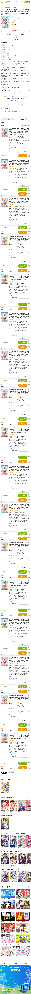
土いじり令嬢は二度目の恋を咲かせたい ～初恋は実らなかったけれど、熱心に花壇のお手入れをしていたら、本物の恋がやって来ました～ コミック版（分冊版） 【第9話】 (19, 430)
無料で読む (24, 151)
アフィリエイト (9, 977)
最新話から (8, 125)
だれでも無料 (9, 57)
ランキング (15, 963)
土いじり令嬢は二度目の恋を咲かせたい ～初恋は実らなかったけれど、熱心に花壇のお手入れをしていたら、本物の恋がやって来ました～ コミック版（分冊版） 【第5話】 (19, 277)
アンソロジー (3, 883)
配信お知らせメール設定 (15, 37)
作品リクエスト (9, 975)
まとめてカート (25, 125)
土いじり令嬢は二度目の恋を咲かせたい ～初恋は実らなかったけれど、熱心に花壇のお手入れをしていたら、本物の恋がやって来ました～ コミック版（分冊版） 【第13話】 (19, 583)
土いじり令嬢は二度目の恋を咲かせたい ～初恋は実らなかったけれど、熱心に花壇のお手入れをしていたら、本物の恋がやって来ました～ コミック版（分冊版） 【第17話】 (19, 736)
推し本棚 (9, 34)
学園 (15, 52)
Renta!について (9, 973)
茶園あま (11, 883)
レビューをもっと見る (15, 105)
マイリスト (23, 34)
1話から (2, 125)
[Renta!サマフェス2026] (8, 2)
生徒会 (18, 52)
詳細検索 (26, 963)
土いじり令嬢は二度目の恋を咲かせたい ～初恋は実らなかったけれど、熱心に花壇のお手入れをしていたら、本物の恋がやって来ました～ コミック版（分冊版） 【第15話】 (19, 659)
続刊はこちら (15, 39)
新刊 (5, 963)
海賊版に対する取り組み (16, 981)
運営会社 (23, 981)
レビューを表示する (15, 100)
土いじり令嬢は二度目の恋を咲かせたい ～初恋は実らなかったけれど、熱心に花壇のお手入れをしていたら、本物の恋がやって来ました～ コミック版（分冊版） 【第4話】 (19, 239)
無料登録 (28, 2)
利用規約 (14, 977)
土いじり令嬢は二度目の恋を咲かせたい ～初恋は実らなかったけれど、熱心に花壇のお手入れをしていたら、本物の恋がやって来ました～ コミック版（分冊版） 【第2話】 (19, 162)
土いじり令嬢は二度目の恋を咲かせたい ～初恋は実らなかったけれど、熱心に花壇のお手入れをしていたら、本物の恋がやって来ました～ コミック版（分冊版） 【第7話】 (19, 353)
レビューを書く (15, 24)
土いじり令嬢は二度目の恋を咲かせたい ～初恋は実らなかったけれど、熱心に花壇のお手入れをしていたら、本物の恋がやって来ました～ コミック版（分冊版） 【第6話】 (19, 315)
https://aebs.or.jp (10, 992)
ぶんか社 (9, 47)
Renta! (2, 775)
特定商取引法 (12, 979)
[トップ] (4, 2)
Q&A (18, 973)
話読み (8, 55)
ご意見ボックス (15, 975)
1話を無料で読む (15, 30)
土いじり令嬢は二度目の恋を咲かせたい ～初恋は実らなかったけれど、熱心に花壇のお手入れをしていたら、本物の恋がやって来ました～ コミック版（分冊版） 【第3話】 (19, 200)
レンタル (12, 55)
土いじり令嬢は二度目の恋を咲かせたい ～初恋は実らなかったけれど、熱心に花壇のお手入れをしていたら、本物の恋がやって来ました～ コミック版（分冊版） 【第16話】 (19, 698)
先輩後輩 (22, 52)
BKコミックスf (10, 59)
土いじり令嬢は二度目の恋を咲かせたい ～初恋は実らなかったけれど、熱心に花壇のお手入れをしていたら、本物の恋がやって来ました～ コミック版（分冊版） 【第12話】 (19, 545)
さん (12, 96)
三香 (19, 883)
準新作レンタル (25, 55)
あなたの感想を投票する (15, 114)
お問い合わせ (22, 973)
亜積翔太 (12, 17)
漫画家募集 (8, 981)
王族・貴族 (9, 53)
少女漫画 (17, 18)
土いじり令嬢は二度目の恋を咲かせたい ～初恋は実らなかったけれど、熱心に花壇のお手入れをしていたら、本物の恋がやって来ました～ (18, 63)
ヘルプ (14, 973)
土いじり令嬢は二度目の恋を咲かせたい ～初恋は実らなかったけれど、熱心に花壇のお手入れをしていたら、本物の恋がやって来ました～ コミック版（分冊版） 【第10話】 (19, 468)
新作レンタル (18, 55)
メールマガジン (22, 975)
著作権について (18, 979)
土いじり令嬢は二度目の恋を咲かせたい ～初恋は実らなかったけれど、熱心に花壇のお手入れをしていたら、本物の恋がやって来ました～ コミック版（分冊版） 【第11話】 (19, 506)
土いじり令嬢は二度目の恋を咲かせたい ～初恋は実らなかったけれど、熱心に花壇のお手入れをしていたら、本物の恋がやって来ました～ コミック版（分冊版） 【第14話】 (19, 621)
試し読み (24, 185)
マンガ (8, 49)
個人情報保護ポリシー (21, 977)
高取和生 (16, 17)
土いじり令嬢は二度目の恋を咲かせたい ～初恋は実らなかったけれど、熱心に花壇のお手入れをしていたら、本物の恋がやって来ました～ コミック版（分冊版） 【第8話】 (19, 392)
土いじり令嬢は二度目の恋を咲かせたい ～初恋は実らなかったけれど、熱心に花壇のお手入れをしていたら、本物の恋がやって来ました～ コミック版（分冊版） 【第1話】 (19, 130)
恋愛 (12, 52)
